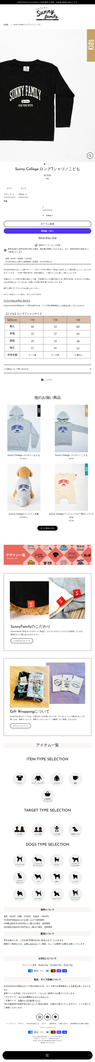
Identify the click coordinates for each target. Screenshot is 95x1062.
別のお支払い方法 (47, 238)
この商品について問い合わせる (16, 369)
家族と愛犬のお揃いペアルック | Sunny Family (49, 1036)
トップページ (10, 1023)
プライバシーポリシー (47, 1027)
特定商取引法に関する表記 (79, 1023)
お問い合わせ (30, 944)
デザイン (21, 1023)
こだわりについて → (22, 641)
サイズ (23, 188)
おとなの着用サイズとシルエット (34, 997)
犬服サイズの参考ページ (29, 1000)
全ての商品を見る (47, 528)
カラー (9, 188)
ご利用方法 (52, 1023)
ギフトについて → (20, 726)
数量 (5, 201)
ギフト (44, 1023)
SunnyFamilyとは (33, 1023)
